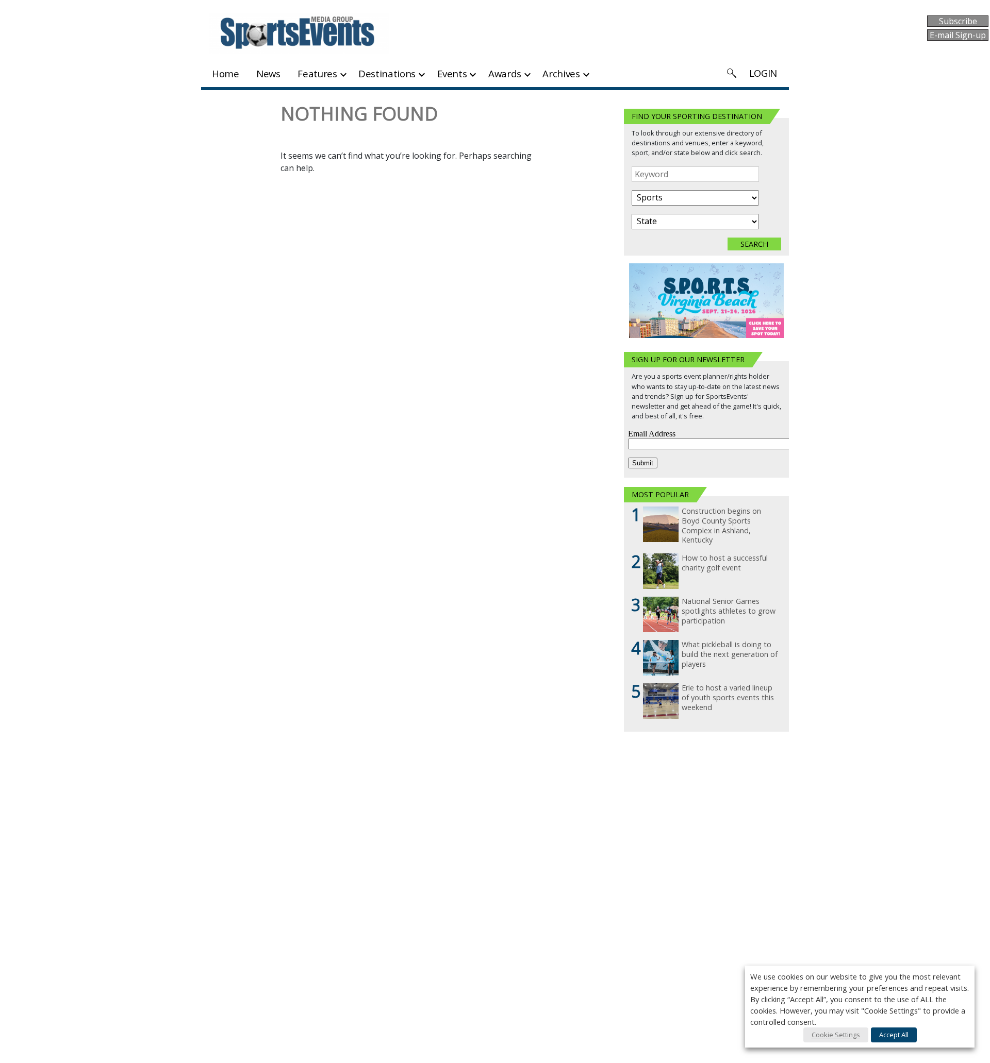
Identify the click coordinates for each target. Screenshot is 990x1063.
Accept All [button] (894, 1034)
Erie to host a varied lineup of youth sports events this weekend (728, 697)
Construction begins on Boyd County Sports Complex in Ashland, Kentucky (721, 526)
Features (317, 73)
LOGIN (763, 72)
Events (452, 73)
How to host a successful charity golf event (725, 562)
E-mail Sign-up (958, 35)
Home (225, 73)
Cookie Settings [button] (836, 1034)
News (268, 73)
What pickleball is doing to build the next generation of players (730, 654)
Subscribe (958, 21)
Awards (504, 73)
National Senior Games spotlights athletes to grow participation (729, 611)
